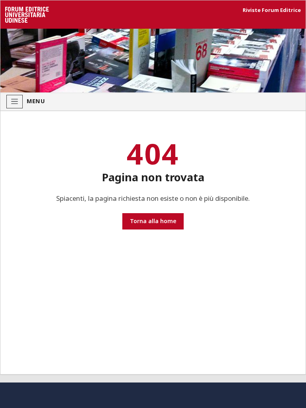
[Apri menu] (14, 101)
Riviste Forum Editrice (272, 10)
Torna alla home (153, 221)
